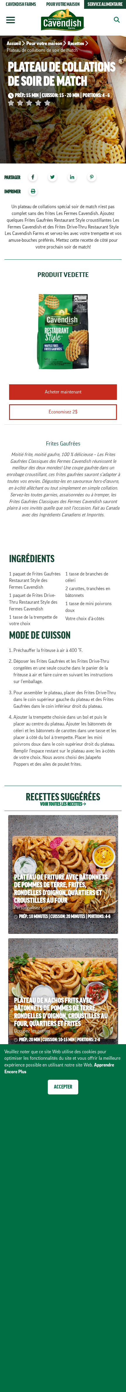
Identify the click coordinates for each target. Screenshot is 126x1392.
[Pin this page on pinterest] (94, 177)
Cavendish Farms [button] (21, 4)
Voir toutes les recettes (61, 804)
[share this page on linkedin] (75, 177)
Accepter (63, 1086)
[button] (115, 19)
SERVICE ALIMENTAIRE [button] (105, 4)
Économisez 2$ (63, 412)
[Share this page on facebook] (35, 177)
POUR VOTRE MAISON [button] (63, 4)
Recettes (76, 43)
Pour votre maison (44, 43)
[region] (63, 178)
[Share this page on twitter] (54, 177)
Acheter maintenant (63, 392)
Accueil (14, 43)
